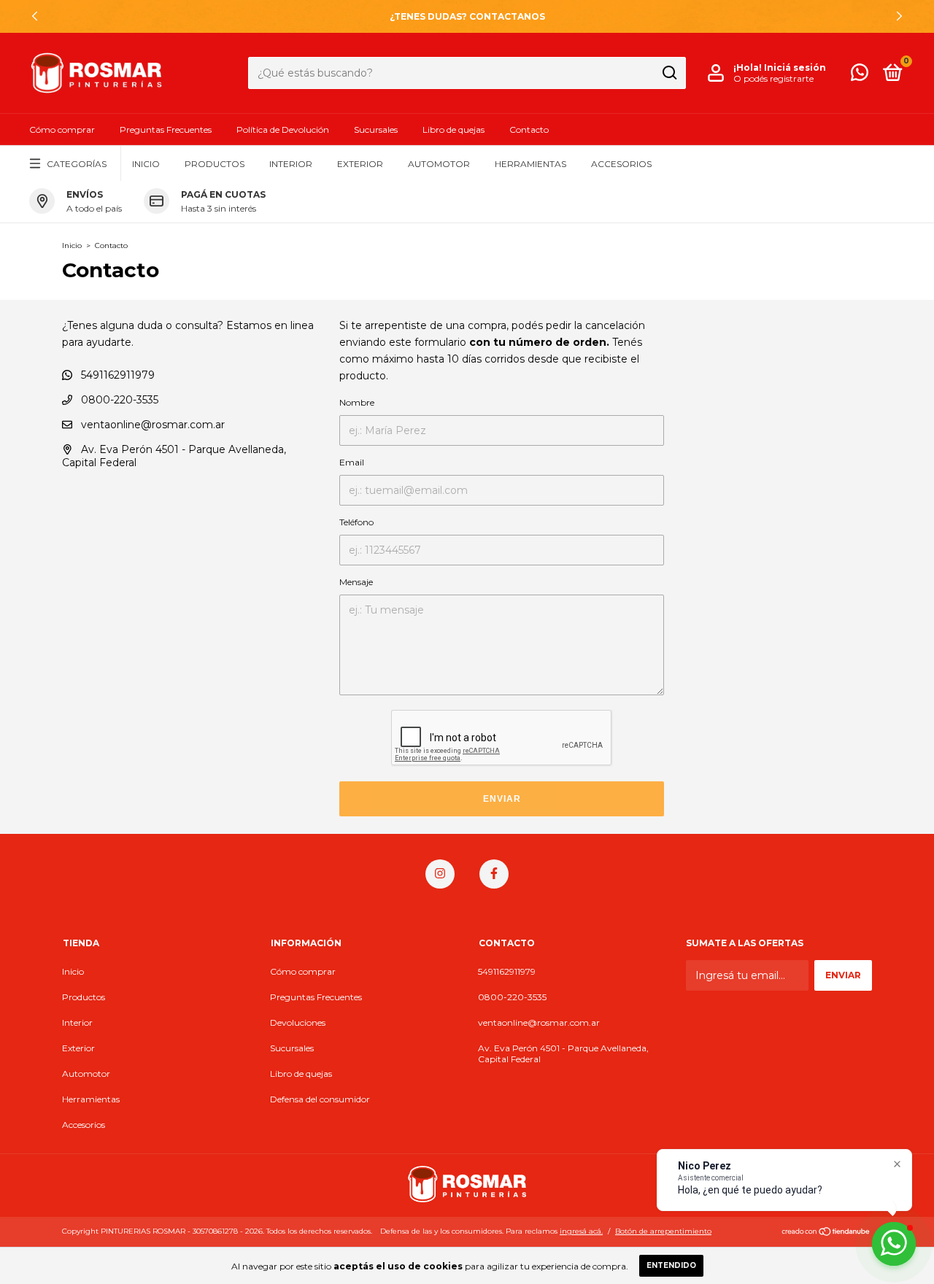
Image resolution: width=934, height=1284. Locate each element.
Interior (290, 163)
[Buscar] (669, 73)
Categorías (77, 163)
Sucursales (376, 129)
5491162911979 (116, 375)
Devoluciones (297, 1022)
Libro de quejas (453, 129)
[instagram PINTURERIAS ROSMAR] (440, 874)
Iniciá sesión (795, 67)
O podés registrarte (773, 78)
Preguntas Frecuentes (166, 129)
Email (351, 462)
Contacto (529, 129)
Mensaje (356, 581)
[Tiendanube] (826, 1232)
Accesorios (621, 163)
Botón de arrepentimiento (663, 1231)
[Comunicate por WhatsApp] (860, 75)
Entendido (671, 1265)
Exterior (360, 163)
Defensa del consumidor (320, 1099)
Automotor (439, 163)
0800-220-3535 (118, 399)
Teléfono (356, 522)
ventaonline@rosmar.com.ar (153, 424)
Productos (214, 163)
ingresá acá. (581, 1231)
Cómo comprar (62, 129)
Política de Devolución (282, 129)
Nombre (356, 402)
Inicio (146, 163)
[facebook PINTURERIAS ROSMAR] (494, 874)
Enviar (502, 799)
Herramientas (530, 163)
